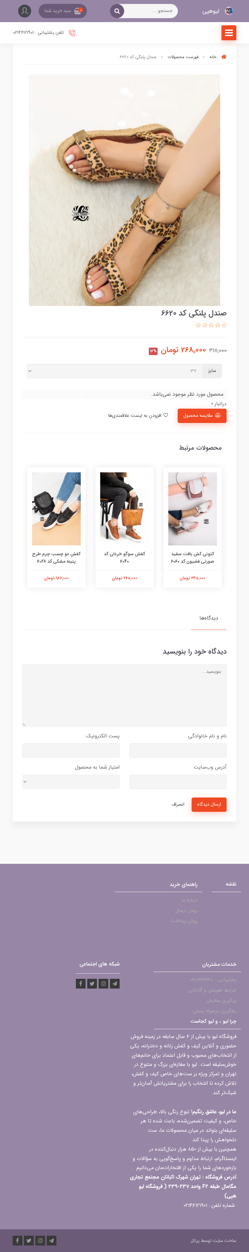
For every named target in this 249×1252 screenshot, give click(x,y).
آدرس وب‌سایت (210, 767)
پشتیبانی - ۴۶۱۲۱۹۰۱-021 (213, 980)
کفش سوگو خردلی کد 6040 (124, 557)
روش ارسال (186, 910)
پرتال (195, 1240)
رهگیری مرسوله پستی (214, 1011)
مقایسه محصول (198, 415)
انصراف (178, 804)
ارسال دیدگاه (209, 804)
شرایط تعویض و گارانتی (212, 990)
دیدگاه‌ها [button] (208, 618)
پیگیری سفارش (221, 1000)
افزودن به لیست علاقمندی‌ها (135, 415)
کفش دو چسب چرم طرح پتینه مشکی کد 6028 (56, 557)
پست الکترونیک (103, 736)
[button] (63, 11)
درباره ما (189, 900)
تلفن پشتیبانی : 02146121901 (39, 32)
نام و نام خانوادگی (207, 736)
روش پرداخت (184, 921)
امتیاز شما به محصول (97, 767)
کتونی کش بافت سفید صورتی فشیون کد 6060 (192, 557)
